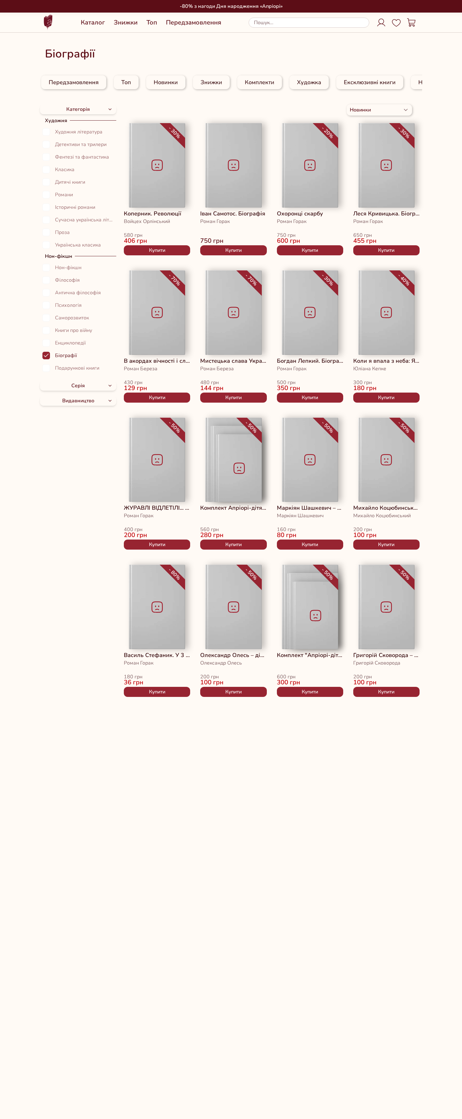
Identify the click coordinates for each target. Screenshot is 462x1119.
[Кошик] (411, 23)
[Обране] (396, 23)
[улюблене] (137, 132)
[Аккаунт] (381, 23)
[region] (231, 82)
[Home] (48, 22)
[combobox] (379, 110)
